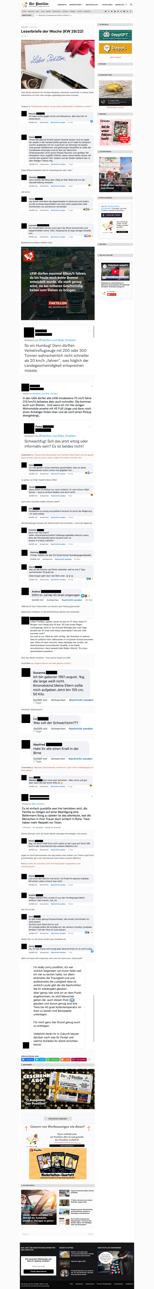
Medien (48, 11)
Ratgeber (72, 11)
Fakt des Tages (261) (78, 1261)
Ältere (90, 1234)
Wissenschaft (56, 11)
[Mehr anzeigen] (89, 1059)
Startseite (62, 5)
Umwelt (79, 11)
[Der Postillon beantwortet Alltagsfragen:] (64, 1221)
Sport (37, 11)
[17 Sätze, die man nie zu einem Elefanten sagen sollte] (64, 1202)
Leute (42, 11)
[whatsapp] (108, 11)
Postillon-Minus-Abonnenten (110, 207)
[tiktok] (127, 11)
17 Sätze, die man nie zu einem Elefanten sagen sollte (81, 1201)
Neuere (25, 1234)
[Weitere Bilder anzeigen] (115, 107)
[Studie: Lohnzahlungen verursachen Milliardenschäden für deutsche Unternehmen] (64, 1254)
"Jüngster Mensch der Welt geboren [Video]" (52, 663)
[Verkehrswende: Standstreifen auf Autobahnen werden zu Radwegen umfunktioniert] (64, 1212)
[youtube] (124, 11)
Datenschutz (90, 1284)
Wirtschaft (31, 11)
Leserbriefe (33, 27)
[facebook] (105, 11)
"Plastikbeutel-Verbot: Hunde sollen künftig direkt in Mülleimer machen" (61, 106)
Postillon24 (107, 5)
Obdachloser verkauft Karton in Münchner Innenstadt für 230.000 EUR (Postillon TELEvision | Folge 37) (115, 285)
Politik (24, 11)
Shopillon (119, 5)
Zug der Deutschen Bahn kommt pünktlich (82, 1191)
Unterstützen (75, 5)
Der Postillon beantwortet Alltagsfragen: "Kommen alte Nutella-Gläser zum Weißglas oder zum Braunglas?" (81, 1222)
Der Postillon (91, 5)
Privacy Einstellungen (104, 1284)
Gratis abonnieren (38, 1271)
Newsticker (87, 11)
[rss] (130, 11)
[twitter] (111, 11)
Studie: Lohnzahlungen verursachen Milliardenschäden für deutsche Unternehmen (82, 1253)
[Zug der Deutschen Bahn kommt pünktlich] (64, 1193)
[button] (126, 5)
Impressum (79, 1284)
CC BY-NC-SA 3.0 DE (28, 1286)
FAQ (71, 1284)
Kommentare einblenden (58, 1119)
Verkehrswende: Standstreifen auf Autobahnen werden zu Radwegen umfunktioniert (82, 1211)
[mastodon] (118, 11)
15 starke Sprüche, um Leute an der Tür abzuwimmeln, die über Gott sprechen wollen (82, 1272)
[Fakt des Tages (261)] (64, 1263)
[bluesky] (115, 11)
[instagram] (121, 11)
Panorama (65, 11)
